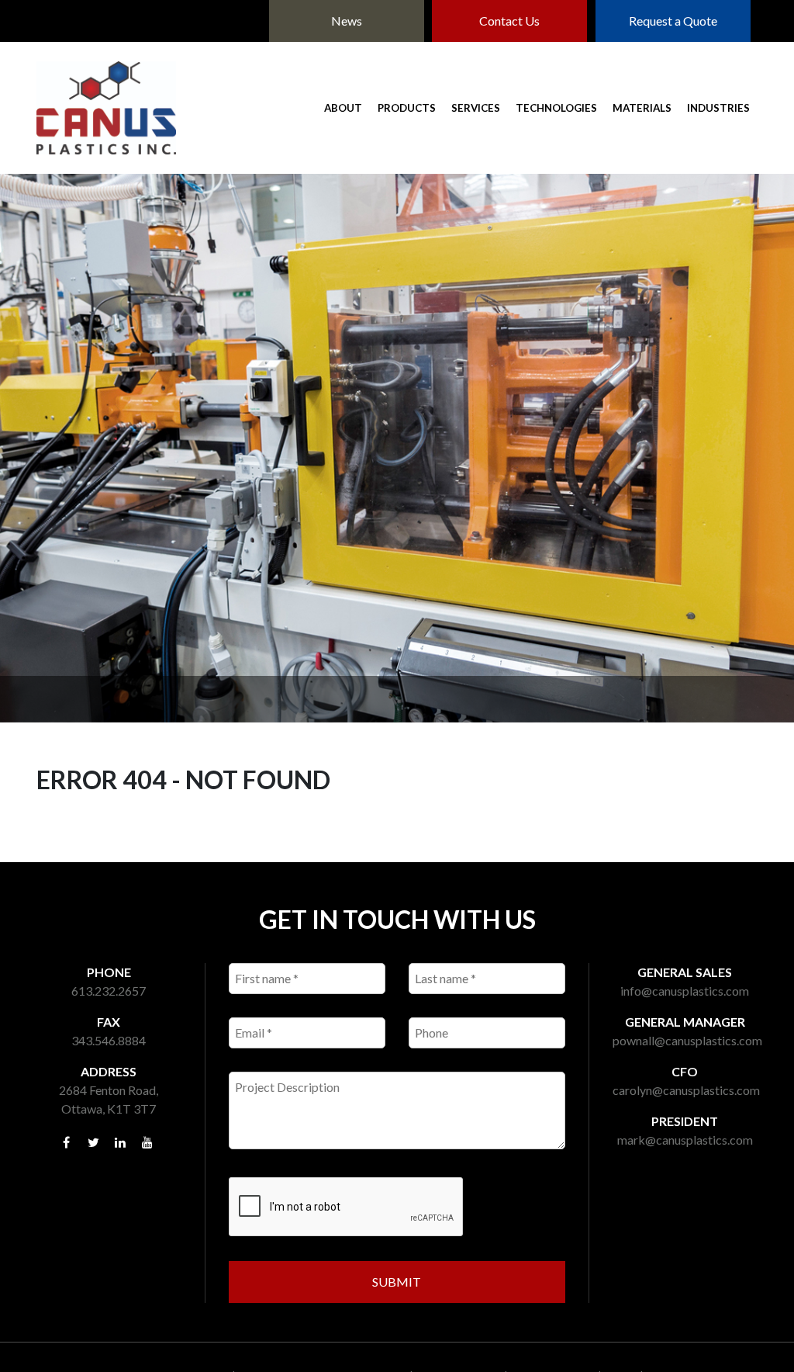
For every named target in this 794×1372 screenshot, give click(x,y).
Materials (642, 108)
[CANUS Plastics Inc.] (106, 107)
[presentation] (346, 1207)
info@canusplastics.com (684, 990)
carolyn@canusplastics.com (686, 1090)
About (343, 108)
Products (407, 108)
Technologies (556, 108)
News (346, 20)
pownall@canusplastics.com (687, 1040)
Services (475, 108)
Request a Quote (673, 20)
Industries (718, 108)
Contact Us (509, 20)
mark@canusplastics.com (685, 1139)
